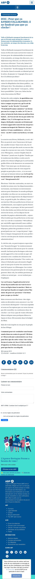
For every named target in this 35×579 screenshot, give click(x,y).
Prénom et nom (5, 385)
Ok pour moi (16, 576)
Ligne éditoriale (12, 510)
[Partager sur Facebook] (4, 362)
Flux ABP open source (14, 517)
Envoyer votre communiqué (16, 525)
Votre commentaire (6, 392)
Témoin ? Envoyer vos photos (17, 527)
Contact (10, 513)
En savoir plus (10, 569)
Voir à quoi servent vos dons (11, 472)
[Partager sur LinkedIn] (15, 362)
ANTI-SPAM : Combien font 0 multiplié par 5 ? (14, 405)
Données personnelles (14, 540)
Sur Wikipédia (12, 542)
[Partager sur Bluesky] (26, 362)
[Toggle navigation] (32, 2)
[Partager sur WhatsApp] (20, 362)
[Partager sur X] (9, 362)
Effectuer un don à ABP (9, 469)
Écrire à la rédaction (14, 523)
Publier (10, 531)
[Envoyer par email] (31, 362)
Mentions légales (13, 538)
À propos (11, 508)
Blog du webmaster (14, 515)
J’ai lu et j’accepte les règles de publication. (16, 416)
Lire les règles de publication (11, 413)
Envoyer (4, 420)
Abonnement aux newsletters (16, 544)
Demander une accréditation (16, 529)
